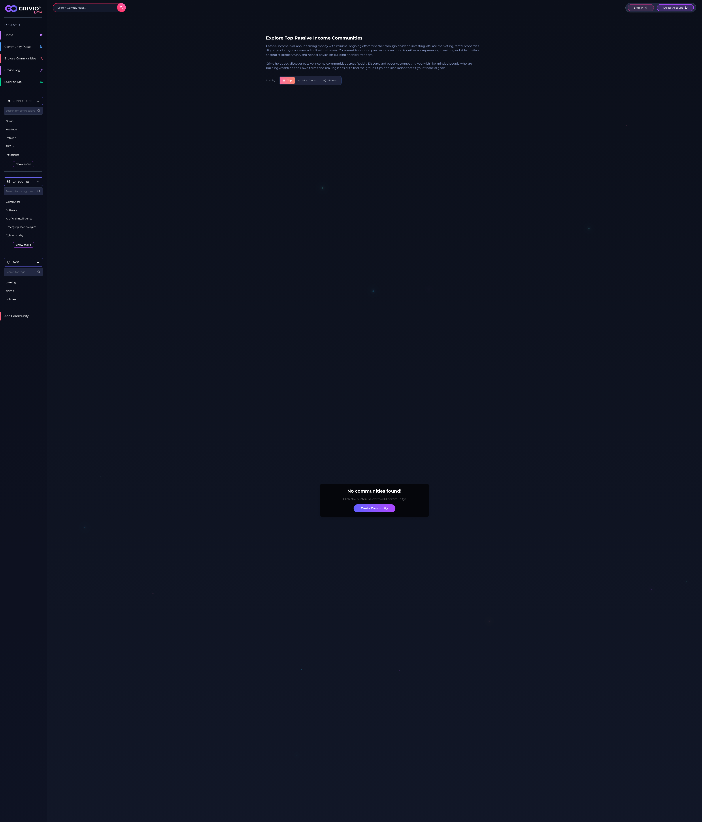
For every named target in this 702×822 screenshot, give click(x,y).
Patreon (11, 138)
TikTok (10, 146)
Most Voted (309, 80)
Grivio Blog (12, 70)
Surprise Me (13, 82)
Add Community (16, 316)
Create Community (374, 508)
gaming (11, 282)
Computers (13, 201)
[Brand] (23, 11)
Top (289, 80)
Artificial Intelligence (19, 218)
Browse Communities (20, 58)
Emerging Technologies (21, 227)
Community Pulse (17, 46)
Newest (332, 80)
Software (11, 210)
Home (9, 35)
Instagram (12, 154)
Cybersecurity (14, 235)
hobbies (11, 299)
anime (10, 290)
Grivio (10, 121)
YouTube (11, 129)
